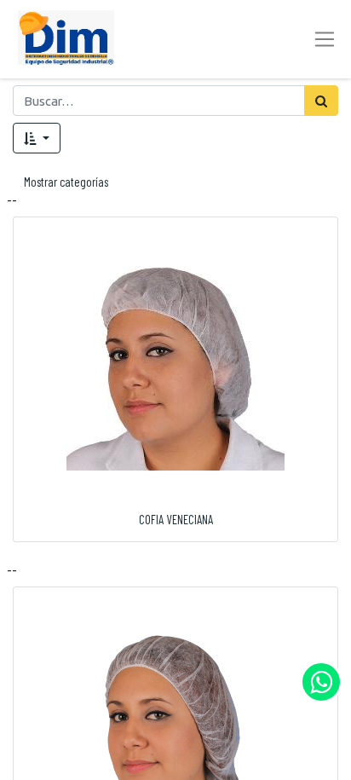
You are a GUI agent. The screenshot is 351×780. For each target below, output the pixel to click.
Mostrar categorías (66, 181)
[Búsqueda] (321, 100)
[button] (36, 138)
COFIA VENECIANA (176, 519)
